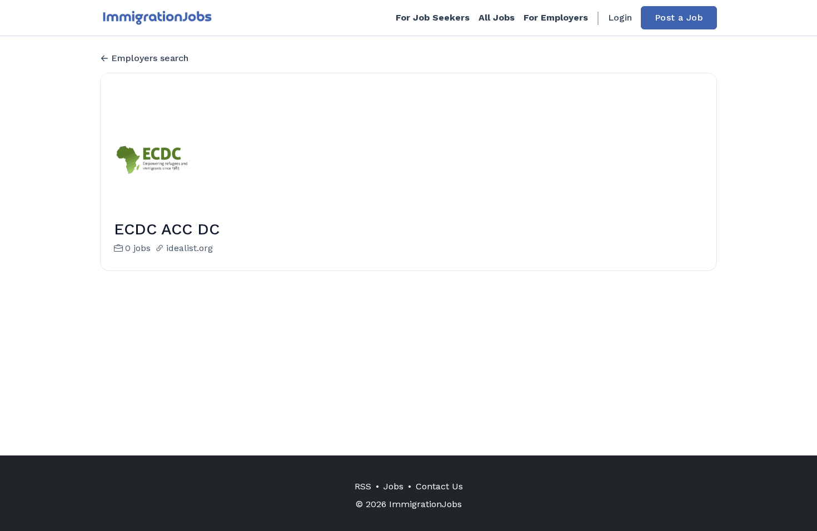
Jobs (393, 486)
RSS (363, 486)
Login (620, 17)
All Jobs (497, 17)
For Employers (556, 17)
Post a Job (679, 17)
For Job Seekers (433, 17)
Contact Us (439, 486)
